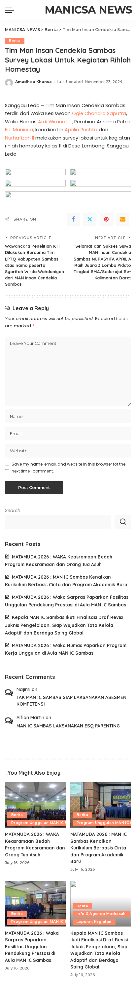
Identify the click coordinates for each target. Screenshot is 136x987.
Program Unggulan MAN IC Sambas (46, 823)
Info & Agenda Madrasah (101, 914)
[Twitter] (89, 219)
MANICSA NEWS (88, 9)
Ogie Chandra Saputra (99, 113)
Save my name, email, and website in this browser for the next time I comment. (68, 467)
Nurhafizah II (19, 138)
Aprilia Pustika (81, 129)
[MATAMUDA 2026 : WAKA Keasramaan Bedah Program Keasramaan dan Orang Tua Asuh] (35, 805)
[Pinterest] (106, 219)
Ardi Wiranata (54, 121)
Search (12, 511)
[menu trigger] (11, 10)
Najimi (23, 689)
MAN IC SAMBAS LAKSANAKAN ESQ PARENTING (68, 725)
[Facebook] (73, 219)
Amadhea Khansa (33, 81)
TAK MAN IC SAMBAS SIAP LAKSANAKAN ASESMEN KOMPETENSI (71, 700)
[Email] (122, 219)
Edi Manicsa (19, 129)
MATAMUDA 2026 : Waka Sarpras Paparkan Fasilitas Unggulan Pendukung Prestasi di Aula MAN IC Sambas (32, 946)
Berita (14, 41)
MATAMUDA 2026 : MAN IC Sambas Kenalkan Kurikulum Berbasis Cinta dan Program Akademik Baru (98, 847)
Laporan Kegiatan (94, 922)
